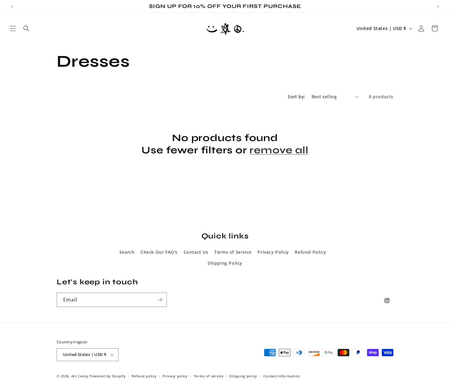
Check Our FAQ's (159, 252)
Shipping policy (243, 376)
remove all (278, 150)
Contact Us (196, 252)
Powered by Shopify (107, 376)
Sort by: (296, 96)
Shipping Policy (225, 263)
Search (127, 252)
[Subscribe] (160, 300)
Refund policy (144, 376)
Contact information (281, 376)
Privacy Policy (273, 252)
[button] (13, 28)
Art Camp (79, 376)
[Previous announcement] (12, 6)
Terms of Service (233, 252)
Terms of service (208, 376)
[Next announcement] (438, 6)
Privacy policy (175, 376)
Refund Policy (310, 252)
